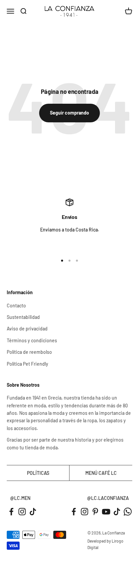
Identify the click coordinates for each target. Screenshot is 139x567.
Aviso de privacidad (27, 328)
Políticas (38, 473)
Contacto (16, 305)
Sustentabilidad (23, 317)
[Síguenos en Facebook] (11, 511)
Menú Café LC (101, 473)
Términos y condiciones (32, 340)
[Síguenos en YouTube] (106, 511)
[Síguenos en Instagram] (22, 511)
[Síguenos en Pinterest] (95, 511)
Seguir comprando (69, 113)
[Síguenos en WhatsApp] (127, 511)
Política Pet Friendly (27, 364)
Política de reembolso (29, 352)
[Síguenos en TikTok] (32, 511)
